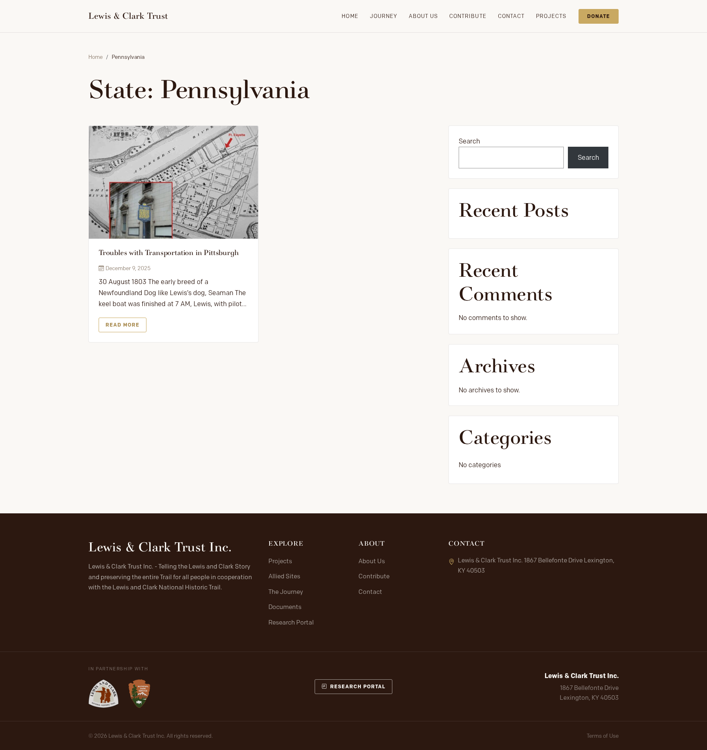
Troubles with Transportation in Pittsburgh (169, 252)
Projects (551, 16)
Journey (383, 16)
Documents (285, 607)
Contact (511, 16)
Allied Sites (284, 576)
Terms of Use (603, 735)
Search (469, 141)
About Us (423, 16)
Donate (598, 16)
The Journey (285, 592)
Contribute (467, 16)
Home (350, 16)
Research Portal (291, 622)
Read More (123, 325)
